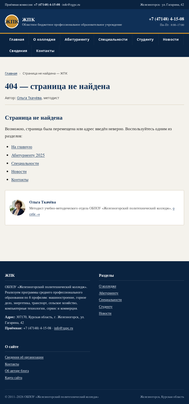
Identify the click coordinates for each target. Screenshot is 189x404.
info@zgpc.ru (71, 4)
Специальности (113, 39)
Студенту (145, 39)
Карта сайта (13, 377)
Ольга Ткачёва (29, 97)
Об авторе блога (17, 370)
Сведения (18, 50)
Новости (171, 39)
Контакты (45, 50)
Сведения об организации (24, 357)
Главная (16, 39)
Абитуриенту (77, 39)
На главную (21, 146)
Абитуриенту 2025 (28, 155)
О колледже (44, 39)
